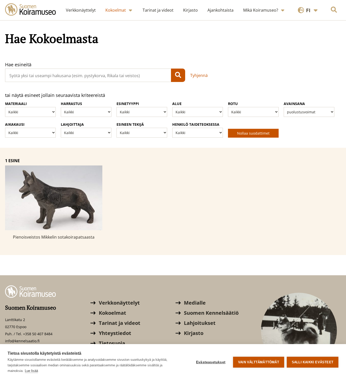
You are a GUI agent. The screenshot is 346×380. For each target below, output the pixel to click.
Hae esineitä (18, 64)
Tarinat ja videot (119, 323)
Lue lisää (31, 371)
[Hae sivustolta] (334, 10)
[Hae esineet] (178, 75)
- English (306, 26)
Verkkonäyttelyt (119, 302)
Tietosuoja (111, 343)
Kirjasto (193, 333)
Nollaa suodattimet (253, 133)
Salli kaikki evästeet (312, 362)
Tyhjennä (199, 75)
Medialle (194, 302)
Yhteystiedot (114, 333)
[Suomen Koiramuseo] (33, 10)
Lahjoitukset (199, 323)
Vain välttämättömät (258, 362)
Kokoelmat (112, 312)
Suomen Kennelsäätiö (211, 312)
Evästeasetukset (210, 362)
